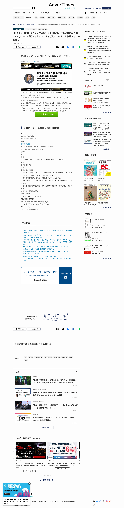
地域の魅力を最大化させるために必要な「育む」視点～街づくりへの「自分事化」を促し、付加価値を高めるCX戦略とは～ (47, 248)
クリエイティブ (45, 13)
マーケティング (33, 13)
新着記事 (17, 13)
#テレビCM (71, 17)
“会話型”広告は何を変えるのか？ (89, 179)
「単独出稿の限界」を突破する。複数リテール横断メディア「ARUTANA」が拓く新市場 (101, 100)
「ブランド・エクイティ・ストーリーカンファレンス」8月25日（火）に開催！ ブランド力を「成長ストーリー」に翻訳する (101, 126)
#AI (36, 17)
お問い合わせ (42, 501)
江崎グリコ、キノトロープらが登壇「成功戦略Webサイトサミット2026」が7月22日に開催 (102, 134)
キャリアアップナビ (98, 85)
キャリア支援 (56, 13)
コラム (24, 13)
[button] (57, 47)
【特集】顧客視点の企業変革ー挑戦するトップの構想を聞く (101, 93)
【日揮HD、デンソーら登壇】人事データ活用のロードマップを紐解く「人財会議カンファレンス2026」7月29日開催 (102, 142)
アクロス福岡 (31, 61)
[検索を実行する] (33, 8)
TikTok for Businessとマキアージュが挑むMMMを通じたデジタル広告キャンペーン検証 (55, 393)
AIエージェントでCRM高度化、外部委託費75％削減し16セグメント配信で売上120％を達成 (30, 465)
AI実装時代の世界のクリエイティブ (90, 204)
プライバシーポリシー (53, 501)
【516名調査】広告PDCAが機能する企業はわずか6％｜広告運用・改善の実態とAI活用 (62, 464)
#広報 (87, 17)
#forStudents (51, 17)
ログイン (106, 8)
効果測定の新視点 (103, 203)
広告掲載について (90, 8)
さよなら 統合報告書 (98, 219)
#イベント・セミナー (31, 29)
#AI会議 (42, 17)
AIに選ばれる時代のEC (102, 179)
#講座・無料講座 (42, 29)
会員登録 (98, 8)
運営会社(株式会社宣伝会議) (69, 501)
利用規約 (34, 501)
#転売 (93, 17)
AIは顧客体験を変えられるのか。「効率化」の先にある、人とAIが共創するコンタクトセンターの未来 (54, 381)
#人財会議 (80, 17)
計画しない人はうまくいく (99, 233)
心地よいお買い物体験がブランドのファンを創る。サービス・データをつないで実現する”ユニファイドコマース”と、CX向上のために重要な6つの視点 (47, 258)
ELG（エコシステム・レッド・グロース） (101, 247)
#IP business (61, 17)
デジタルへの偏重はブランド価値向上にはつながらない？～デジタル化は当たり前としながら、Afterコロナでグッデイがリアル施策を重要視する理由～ (47, 242)
